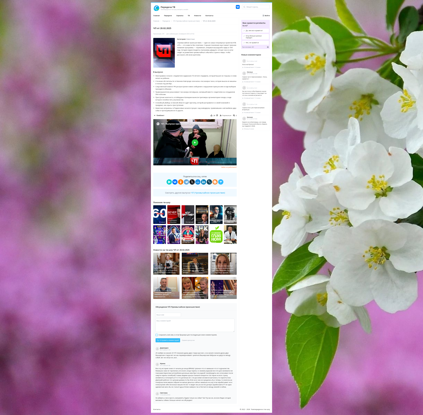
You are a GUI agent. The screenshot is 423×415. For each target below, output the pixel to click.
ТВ (189, 16)
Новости (197, 16)
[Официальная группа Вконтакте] (238, 8)
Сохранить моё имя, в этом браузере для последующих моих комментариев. (188, 335)
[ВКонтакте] (175, 182)
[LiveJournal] (209, 182)
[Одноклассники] (180, 182)
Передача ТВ (168, 7)
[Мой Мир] (197, 182)
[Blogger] (215, 182)
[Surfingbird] (220, 182)
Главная (156, 16)
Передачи (168, 16)
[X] (192, 182)
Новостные (190, 39)
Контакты (209, 16)
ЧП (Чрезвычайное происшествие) (186, 21)
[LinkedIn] (203, 182)
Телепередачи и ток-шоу (260, 409)
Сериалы (179, 16)
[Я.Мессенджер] (169, 182)
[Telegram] (186, 182)
